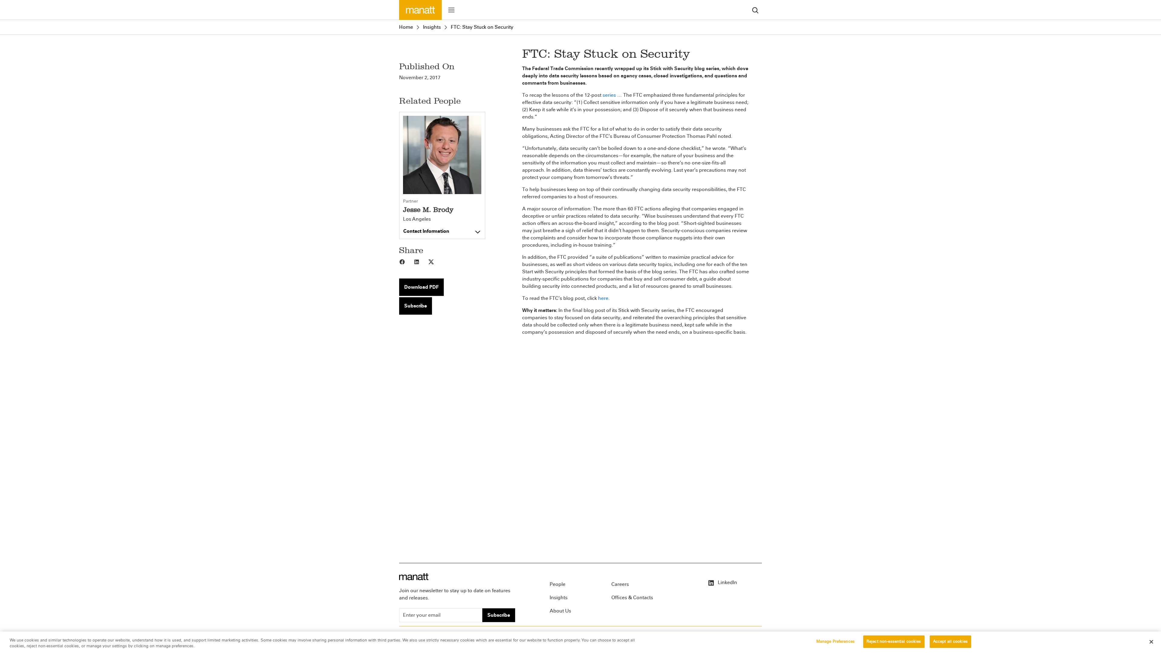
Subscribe (415, 306)
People (557, 584)
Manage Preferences (835, 641)
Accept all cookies (950, 641)
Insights (432, 27)
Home (406, 27)
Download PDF (421, 287)
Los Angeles (417, 219)
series (609, 95)
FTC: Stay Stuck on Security (482, 27)
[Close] (1151, 641)
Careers (620, 584)
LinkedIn (727, 582)
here (603, 298)
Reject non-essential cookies (894, 641)
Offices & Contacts (632, 597)
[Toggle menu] (451, 10)
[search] (755, 9)
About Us (560, 611)
